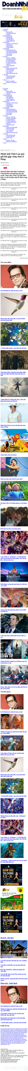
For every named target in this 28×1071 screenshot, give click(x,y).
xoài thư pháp (15, 1036)
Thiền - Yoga (9, 78)
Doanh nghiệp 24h (7, 35)
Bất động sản (9, 44)
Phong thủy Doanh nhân (11, 73)
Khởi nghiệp (9, 55)
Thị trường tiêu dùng (11, 33)
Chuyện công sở (10, 39)
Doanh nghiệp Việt (10, 41)
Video (4, 83)
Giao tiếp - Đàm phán (11, 59)
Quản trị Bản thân (10, 65)
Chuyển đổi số (9, 46)
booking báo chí (11, 1032)
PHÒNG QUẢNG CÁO (9, 1068)
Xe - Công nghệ (10, 70)
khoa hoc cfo (6, 1044)
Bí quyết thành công (11, 50)
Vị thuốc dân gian (10, 77)
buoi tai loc (7, 1028)
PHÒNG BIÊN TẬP (19, 1068)
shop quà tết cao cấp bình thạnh (10, 1039)
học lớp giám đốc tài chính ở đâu (11, 1043)
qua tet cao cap (15, 1031)
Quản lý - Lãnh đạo (10, 57)
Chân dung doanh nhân (11, 51)
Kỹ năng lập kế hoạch (11, 63)
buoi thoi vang (14, 1028)
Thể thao (8, 34)
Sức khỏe (5, 74)
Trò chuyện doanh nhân (11, 52)
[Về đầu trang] (26, 1068)
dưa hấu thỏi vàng (21, 1030)
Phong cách (6, 66)
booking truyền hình (19, 1032)
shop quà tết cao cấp (10, 1037)
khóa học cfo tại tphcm (12, 1041)
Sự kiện (5, 30)
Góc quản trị (9, 53)
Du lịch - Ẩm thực (10, 81)
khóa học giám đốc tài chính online (13, 1040)
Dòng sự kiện (9, 31)
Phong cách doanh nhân (11, 68)
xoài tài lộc (20, 1036)
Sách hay (8, 64)
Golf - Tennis (9, 72)
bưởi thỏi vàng (8, 1031)
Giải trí (5, 79)
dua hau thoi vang (12, 1030)
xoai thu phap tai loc (6, 1036)
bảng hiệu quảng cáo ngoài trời (9, 1035)
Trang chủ (5, 29)
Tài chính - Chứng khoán (12, 43)
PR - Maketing (9, 38)
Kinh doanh (6, 42)
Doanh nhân (6, 48)
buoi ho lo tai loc (21, 1028)
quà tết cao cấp (22, 1031)
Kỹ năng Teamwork (10, 61)
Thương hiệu (9, 37)
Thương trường (9, 47)
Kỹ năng (5, 56)
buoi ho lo (3, 1028)
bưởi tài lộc (5, 1030)
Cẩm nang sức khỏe (10, 75)
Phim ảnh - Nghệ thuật (11, 82)
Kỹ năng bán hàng (10, 60)
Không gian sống (10, 69)
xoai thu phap (20, 1035)
